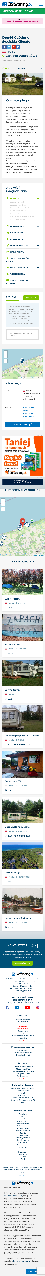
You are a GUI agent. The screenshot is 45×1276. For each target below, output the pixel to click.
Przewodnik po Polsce (23, 1121)
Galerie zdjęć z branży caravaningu (23, 1088)
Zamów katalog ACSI (23, 1055)
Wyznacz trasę (20, 424)
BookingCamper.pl (23, 1076)
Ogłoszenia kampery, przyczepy (23, 1071)
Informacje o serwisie (23, 1024)
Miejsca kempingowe (18, 11)
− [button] (5, 355)
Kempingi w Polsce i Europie (23, 1067)
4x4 (23, 1150)
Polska (23, 1116)
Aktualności (23, 1114)
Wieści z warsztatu (23, 1145)
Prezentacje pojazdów (22, 1138)
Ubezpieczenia (23, 1040)
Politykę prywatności (13, 1196)
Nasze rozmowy (23, 1152)
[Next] (41, 68)
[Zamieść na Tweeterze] (9, 46)
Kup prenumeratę (23, 1050)
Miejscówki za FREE (23, 1069)
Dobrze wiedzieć (23, 1142)
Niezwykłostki (23, 1154)
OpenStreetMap (30, 378)
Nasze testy (23, 1147)
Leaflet (21, 378)
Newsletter (23, 1038)
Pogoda (23, 1093)
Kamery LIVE (23, 1095)
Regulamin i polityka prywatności (23, 1036)
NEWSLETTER (17, 945)
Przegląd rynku (23, 1135)
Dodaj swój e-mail (22, 963)
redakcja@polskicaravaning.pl (25, 988)
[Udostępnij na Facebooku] (4, 46)
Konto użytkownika (23, 1019)
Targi (23, 1159)
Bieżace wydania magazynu (23, 1053)
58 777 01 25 (24, 984)
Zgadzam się (33, 1272)
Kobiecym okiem (23, 1123)
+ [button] (5, 352)
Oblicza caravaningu (23, 1128)
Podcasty (23, 1157)
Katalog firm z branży (23, 1074)
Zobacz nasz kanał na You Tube (23, 1098)
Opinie (21, 68)
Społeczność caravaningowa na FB (23, 1100)
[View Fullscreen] (5, 361)
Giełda (23, 1102)
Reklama (23, 1026)
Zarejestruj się (23, 1021)
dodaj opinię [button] (31, 298)
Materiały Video (23, 1091)
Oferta (7, 68)
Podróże (23, 1133)
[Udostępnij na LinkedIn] (18, 46)
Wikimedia (41, 555)
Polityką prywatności (22, 1261)
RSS (23, 1033)
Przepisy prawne (23, 1140)
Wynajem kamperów (23, 1131)
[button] (22, 198)
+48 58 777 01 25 (25, 986)
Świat (23, 1119)
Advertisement (23, 1029)
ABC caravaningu (23, 1126)
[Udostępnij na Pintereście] (14, 46)
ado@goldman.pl (25, 991)
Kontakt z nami (23, 1031)
